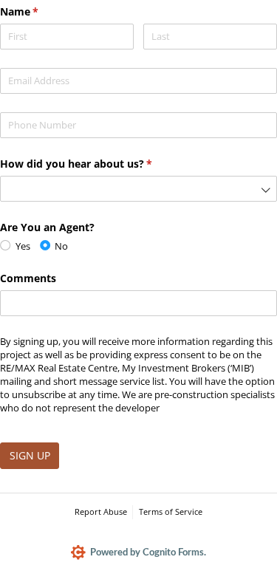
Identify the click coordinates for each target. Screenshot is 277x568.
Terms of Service (170, 511)
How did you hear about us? (97, 164)
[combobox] (138, 189)
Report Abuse (101, 511)
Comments (28, 278)
